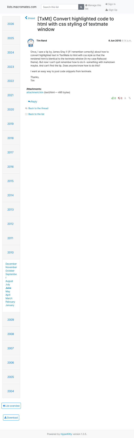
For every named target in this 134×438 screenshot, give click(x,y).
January (10, 305)
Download (12, 417)
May (8, 291)
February (10, 301)
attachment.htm (34, 92)
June (8, 287)
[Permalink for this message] (130, 98)
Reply (33, 101)
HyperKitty (66, 434)
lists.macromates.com (21, 7)
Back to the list (36, 114)
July (8, 284)
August (9, 281)
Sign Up (112, 9)
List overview (12, 405)
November (11, 267)
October (10, 270)
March (9, 298)
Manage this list (93, 7)
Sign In (112, 4)
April (8, 294)
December (11, 263)
